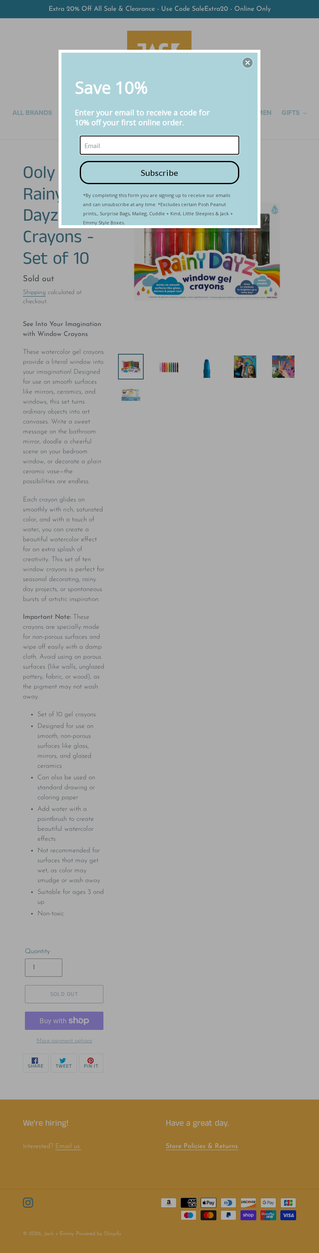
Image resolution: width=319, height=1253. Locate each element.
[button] (248, 63)
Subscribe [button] (159, 173)
